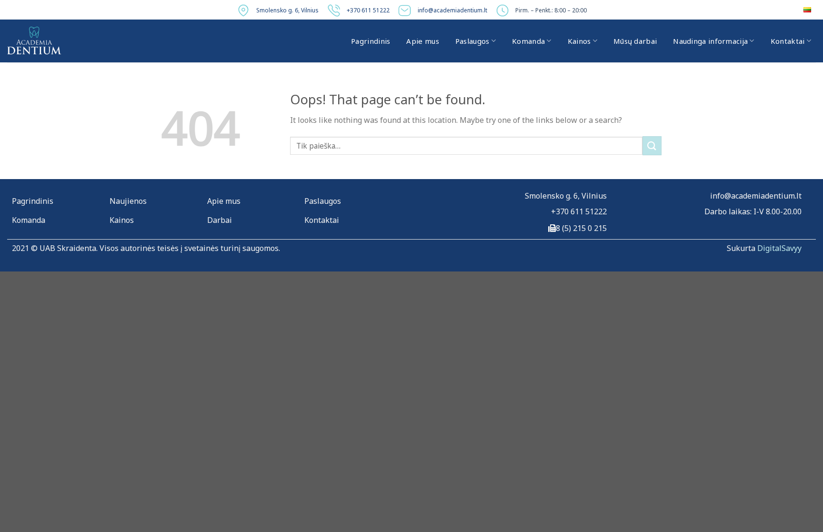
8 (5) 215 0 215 (581, 228)
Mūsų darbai (635, 41)
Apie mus (422, 41)
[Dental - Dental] (34, 41)
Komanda (528, 41)
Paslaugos (472, 41)
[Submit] (652, 145)
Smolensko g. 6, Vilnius (287, 10)
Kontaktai (788, 41)
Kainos (579, 41)
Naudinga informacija (710, 41)
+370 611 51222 (368, 10)
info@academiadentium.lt (452, 10)
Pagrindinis (370, 41)
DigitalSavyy (779, 248)
